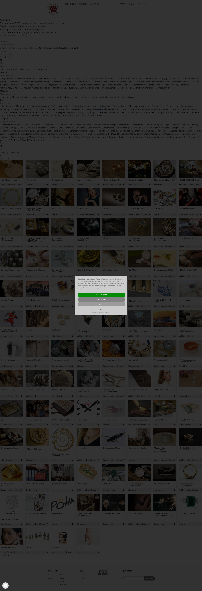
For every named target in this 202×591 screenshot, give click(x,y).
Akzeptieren (101, 295)
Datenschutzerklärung (104, 312)
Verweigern (101, 299)
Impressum (95, 312)
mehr (101, 304)
